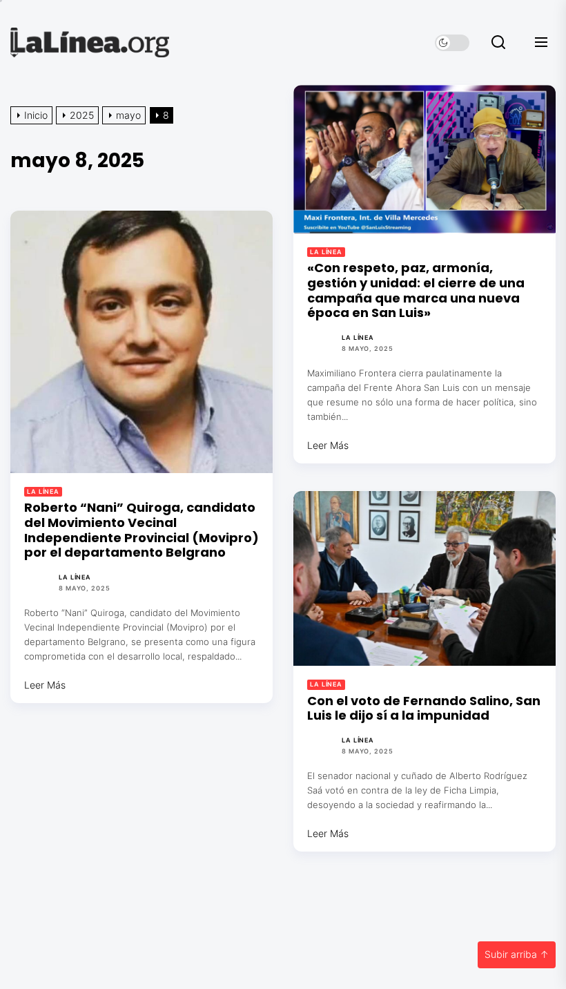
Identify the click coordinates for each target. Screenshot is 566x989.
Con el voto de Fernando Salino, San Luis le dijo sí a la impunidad (423, 708)
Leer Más (328, 445)
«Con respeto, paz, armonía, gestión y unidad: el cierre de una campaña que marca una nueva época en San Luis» (416, 290)
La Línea (326, 252)
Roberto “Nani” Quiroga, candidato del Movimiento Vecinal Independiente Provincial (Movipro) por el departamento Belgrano (141, 530)
